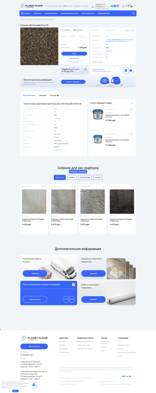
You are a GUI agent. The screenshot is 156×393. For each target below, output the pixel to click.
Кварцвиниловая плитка (84, 349)
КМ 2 (107, 36)
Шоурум (70, 6)
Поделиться (128, 30)
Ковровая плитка (51, 13)
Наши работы (77, 6)
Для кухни (125, 41)
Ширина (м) (73, 36)
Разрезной (109, 51)
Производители (103, 13)
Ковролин (37, 13)
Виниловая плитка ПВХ (70, 13)
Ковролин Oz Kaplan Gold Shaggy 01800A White (33, 220)
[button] (132, 103)
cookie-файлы (12, 381)
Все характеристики (97, 62)
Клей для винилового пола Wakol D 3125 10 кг (117, 116)
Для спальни (126, 39)
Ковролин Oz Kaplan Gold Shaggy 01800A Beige (62, 220)
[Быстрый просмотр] (130, 126)
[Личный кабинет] (123, 6)
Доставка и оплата (56, 6)
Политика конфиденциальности (106, 381)
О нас (119, 341)
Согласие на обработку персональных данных (71, 381)
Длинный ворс (63, 349)
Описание (42, 95)
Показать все (60, 177)
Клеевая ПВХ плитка (83, 345)
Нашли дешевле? (74, 61)
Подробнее (35, 273)
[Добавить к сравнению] (131, 109)
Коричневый (57, 150)
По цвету (72, 177)
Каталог (27, 13)
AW (107, 44)
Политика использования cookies (68, 384)
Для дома (109, 39)
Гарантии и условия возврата (127, 352)
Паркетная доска (88, 13)
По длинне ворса (85, 177)
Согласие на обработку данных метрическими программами (114, 384)
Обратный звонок (34, 299)
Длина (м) (64, 36)
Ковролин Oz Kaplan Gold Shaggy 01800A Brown (121, 220)
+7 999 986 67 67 (26, 355)
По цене (97, 177)
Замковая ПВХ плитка (84, 341)
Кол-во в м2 (81, 36)
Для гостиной (117, 41)
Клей (102, 350)
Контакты (85, 6)
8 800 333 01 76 (100, 4)
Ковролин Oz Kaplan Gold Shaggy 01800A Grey (91, 220)
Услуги (48, 6)
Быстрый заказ (74, 58)
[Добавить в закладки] (128, 109)
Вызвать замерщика (73, 82)
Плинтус (103, 347)
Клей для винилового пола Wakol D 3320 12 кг (117, 140)
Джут (55, 134)
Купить (74, 53)
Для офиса (62, 345)
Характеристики (29, 95)
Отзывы (54, 95)
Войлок (59, 134)
